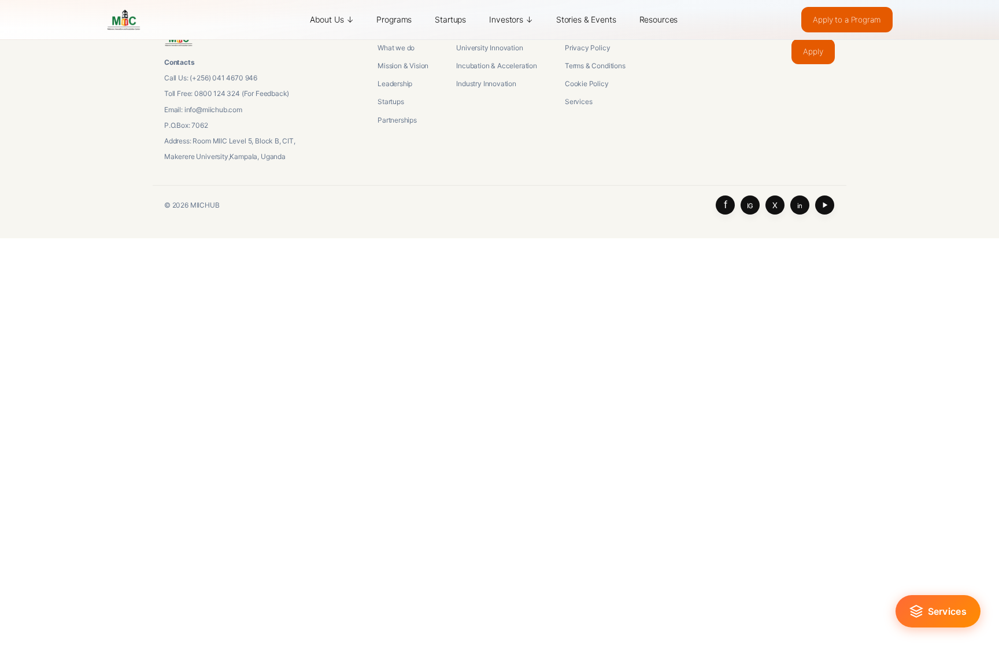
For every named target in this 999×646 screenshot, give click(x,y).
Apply (813, 51)
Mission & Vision (403, 65)
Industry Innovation (486, 83)
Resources (658, 19)
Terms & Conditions (595, 65)
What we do (396, 47)
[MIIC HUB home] (123, 19)
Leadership (395, 83)
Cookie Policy (587, 83)
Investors (511, 19)
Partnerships (397, 120)
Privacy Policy (587, 47)
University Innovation (489, 47)
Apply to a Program (846, 19)
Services (579, 101)
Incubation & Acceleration (496, 65)
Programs (394, 19)
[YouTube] (825, 205)
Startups (450, 19)
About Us (332, 19)
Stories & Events (586, 19)
